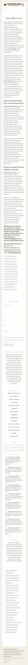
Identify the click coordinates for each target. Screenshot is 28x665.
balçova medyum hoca (11, 632)
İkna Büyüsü (14, 421)
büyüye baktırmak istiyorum (10, 284)
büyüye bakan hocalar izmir (10, 279)
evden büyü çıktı (9, 573)
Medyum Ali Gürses (12, 658)
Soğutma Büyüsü (14, 418)
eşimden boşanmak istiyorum (12, 585)
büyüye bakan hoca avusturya (10, 266)
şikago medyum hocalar (11, 630)
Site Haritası (6, 662)
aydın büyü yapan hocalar (11, 612)
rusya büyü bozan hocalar (12, 580)
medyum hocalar (20, 77)
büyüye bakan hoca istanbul (10, 269)
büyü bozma (13, 91)
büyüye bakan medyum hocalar (10, 281)
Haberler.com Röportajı (11, 247)
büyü (15, 40)
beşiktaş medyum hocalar (11, 605)
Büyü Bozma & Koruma (14, 430)
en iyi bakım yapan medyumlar (12, 578)
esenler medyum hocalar (11, 597)
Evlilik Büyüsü (14, 415)
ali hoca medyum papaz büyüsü (13, 602)
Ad (4, 320)
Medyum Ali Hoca (20, 658)
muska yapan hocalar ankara (12, 575)
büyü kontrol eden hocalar (10, 256)
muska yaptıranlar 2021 (11, 570)
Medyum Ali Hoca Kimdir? (14, 393)
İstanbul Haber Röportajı (12, 249)
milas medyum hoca (10, 620)
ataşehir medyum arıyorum (12, 627)
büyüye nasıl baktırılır (9, 286)
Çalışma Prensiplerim (14, 399)
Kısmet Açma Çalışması (14, 424)
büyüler (22, 23)
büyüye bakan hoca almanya (10, 264)
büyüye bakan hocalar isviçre (10, 276)
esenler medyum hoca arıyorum (13, 607)
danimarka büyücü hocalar (12, 590)
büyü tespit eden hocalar (9, 258)
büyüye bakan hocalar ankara (10, 271)
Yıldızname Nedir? (14, 436)
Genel (13, 16)
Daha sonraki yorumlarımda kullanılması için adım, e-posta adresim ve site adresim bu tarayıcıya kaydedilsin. (14, 339)
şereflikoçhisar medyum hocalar (13, 622)
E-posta (5, 325)
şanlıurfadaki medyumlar (11, 625)
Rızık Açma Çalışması (14, 427)
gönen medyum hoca (10, 610)
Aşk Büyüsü (14, 408)
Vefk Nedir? (14, 433)
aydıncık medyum (9, 617)
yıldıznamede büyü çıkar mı (10, 289)
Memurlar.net (8, 245)
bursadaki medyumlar (11, 600)
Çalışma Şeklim (14, 402)
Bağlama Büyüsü (14, 411)
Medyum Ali (6, 658)
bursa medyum (9, 582)
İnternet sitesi (6, 331)
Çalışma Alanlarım (14, 396)
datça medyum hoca (10, 592)
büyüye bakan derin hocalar (10, 261)
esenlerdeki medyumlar (11, 615)
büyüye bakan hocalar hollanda (11, 274)
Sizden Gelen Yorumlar (14, 405)
